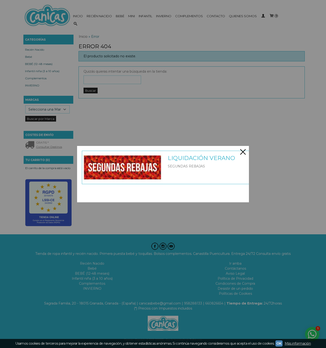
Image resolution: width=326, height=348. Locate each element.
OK (279, 343)
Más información (298, 343)
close (243, 151)
